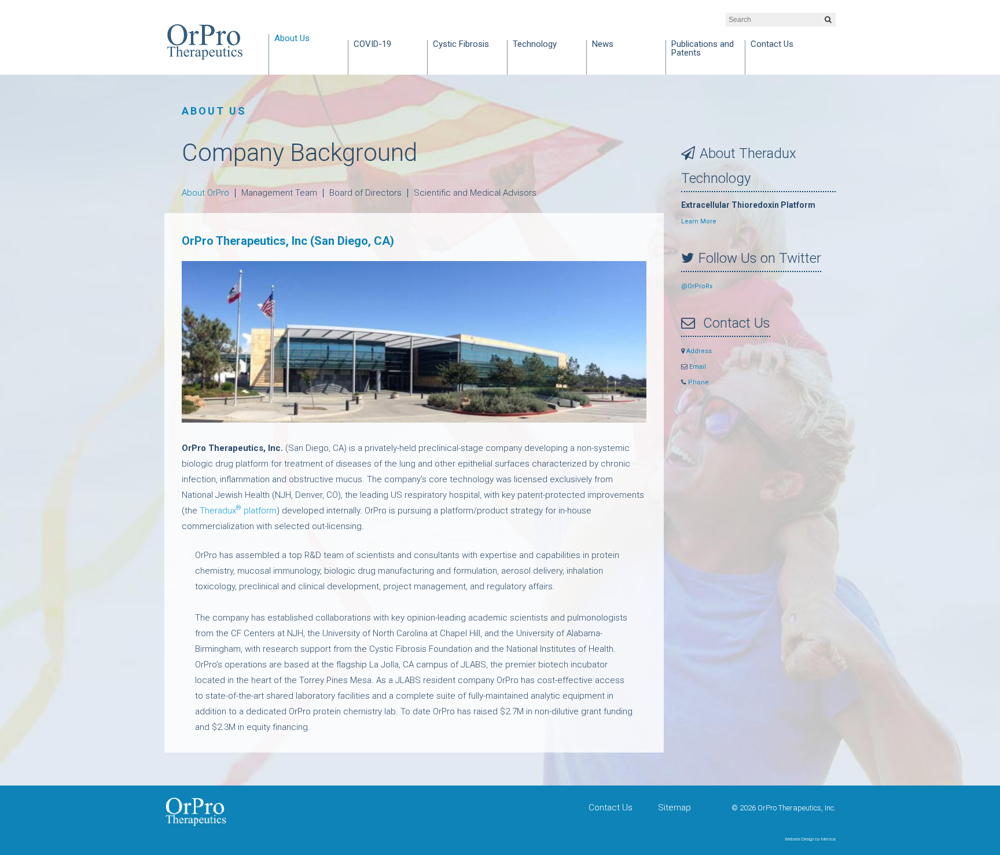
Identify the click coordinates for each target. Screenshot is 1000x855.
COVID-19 (372, 44)
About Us (292, 38)
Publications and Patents (702, 49)
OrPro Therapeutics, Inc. (204, 42)
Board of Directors (365, 193)
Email (697, 366)
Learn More (698, 221)
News (602, 44)
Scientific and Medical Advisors (475, 193)
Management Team (279, 193)
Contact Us (772, 44)
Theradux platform (238, 510)
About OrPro (205, 193)
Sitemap (674, 807)
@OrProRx (696, 286)
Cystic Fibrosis (461, 44)
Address (698, 351)
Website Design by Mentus (810, 839)
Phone (697, 382)
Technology (535, 44)
